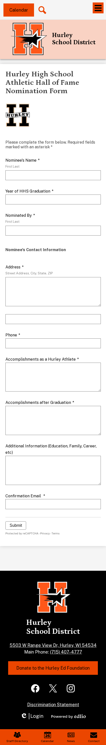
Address (29, 270)
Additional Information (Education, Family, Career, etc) (51, 449)
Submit (16, 525)
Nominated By (20, 218)
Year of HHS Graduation (29, 191)
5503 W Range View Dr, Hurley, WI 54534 (53, 645)
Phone (12, 335)
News (71, 741)
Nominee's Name (22, 163)
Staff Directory (17, 741)
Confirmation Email (25, 496)
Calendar (47, 741)
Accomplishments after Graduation (39, 402)
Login (31, 716)
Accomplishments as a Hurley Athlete (42, 359)
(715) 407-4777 (66, 652)
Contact (94, 741)
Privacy (45, 533)
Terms (55, 533)
